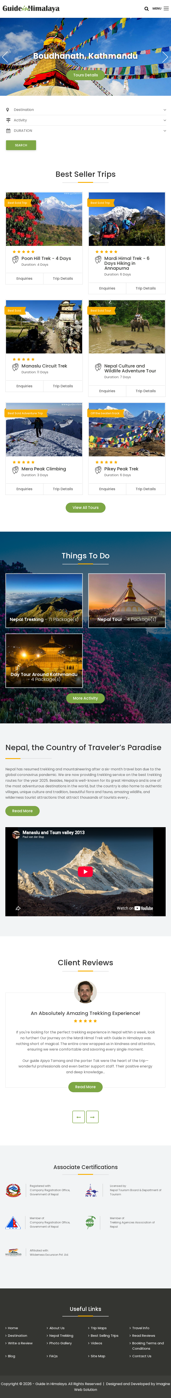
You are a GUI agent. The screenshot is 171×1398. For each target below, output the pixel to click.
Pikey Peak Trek (121, 469)
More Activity (85, 698)
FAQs (53, 1356)
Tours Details (85, 75)
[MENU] (166, 8)
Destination (17, 1335)
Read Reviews (143, 1335)
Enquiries (24, 278)
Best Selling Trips (104, 1335)
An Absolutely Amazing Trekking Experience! (85, 1013)
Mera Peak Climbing (44, 469)
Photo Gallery (60, 1343)
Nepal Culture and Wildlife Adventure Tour (130, 368)
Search (21, 145)
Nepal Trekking (27, 619)
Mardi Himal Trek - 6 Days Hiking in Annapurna (127, 263)
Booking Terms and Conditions (148, 1346)
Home (13, 1328)
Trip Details (63, 278)
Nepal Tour (110, 619)
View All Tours (86, 507)
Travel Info (140, 1328)
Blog (11, 1356)
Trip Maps (99, 1328)
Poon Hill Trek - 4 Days (46, 258)
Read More (22, 811)
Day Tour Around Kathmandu (44, 674)
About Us (57, 1328)
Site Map (98, 1356)
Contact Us (141, 1356)
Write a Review (20, 1343)
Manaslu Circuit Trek (44, 366)
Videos (96, 1343)
